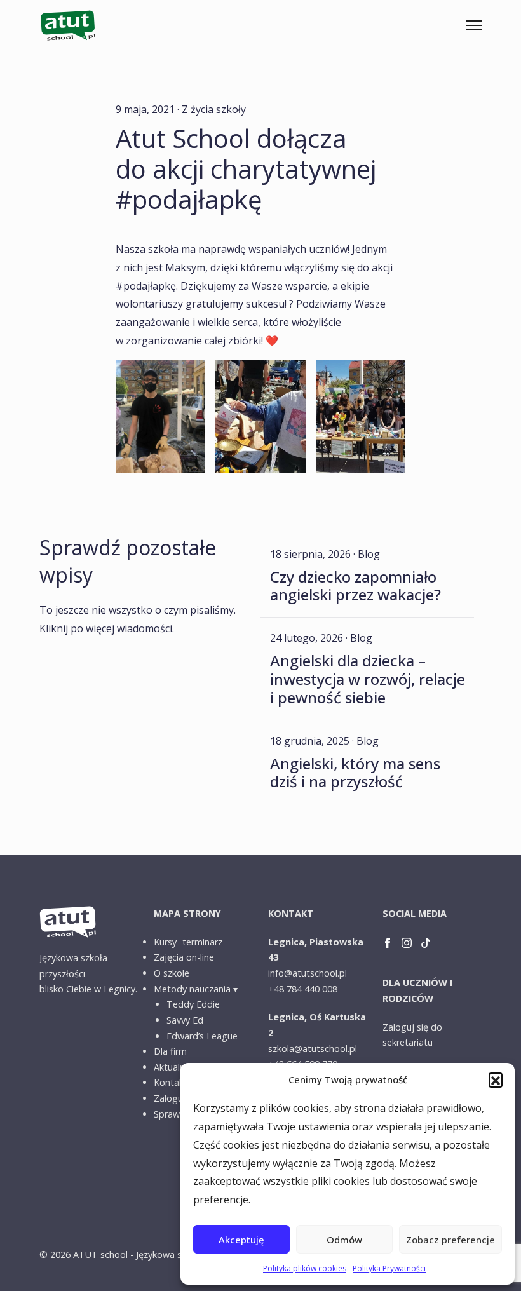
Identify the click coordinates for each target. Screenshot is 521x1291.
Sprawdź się (179, 1114)
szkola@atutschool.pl (312, 1049)
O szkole (171, 973)
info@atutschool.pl (307, 973)
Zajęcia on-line (184, 957)
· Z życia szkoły (211, 109)
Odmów (344, 1239)
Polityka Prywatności (389, 1268)
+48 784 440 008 (302, 989)
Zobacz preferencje (450, 1239)
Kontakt (170, 1082)
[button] (495, 1079)
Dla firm (170, 1051)
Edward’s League (202, 1036)
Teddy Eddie (193, 1004)
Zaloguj (170, 1098)
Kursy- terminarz (188, 942)
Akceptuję (241, 1239)
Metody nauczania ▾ (196, 989)
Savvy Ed (184, 1020)
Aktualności (177, 1067)
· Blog (366, 554)
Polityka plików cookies (304, 1268)
